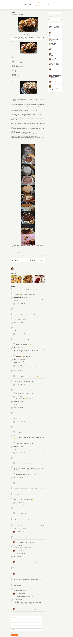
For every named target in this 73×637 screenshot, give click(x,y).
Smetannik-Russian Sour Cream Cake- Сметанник (56, 33)
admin (13, 14)
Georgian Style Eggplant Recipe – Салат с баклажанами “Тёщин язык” (56, 76)
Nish (14, 435)
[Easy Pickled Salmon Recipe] (50, 81)
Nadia (14, 466)
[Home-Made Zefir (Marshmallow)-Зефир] (50, 38)
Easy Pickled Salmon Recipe (55, 81)
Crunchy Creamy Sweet (16, 317)
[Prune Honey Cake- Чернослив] (50, 43)
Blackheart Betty (16, 426)
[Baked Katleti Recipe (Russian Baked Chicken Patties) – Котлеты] (50, 68)
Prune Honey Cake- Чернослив (54, 44)
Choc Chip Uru (15, 412)
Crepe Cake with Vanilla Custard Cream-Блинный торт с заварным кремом (56, 27)
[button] (44, 4)
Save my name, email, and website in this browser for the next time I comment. (23, 632)
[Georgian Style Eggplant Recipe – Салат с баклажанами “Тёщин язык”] (50, 75)
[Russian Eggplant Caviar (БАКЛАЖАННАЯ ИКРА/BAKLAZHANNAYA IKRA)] (50, 86)
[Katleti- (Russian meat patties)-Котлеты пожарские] (50, 53)
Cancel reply (19, 614)
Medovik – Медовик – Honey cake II (55, 59)
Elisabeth (15, 389)
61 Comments (21, 14)
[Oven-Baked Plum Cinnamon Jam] (39, 279)
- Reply (23, 292)
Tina (14, 327)
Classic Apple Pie (16, 278)
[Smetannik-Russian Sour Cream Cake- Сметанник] (50, 32)
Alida (14, 370)
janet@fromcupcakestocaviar (17, 297)
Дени (14, 347)
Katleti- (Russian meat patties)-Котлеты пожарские (55, 53)
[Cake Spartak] (50, 48)
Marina (15, 446)
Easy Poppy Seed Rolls (28, 278)
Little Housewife (16, 497)
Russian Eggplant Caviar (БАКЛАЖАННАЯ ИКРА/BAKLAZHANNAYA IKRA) (55, 87)
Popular (54, 23)
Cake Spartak (53, 48)
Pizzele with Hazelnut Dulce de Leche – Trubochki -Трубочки (55, 64)
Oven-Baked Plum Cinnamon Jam (40, 278)
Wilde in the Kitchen (16, 308)
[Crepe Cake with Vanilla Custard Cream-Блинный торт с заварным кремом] (50, 26)
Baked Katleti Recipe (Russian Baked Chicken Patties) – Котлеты (55, 70)
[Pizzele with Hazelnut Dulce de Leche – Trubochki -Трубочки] (50, 63)
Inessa (15, 292)
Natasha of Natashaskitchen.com (18, 457)
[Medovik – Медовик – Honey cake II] (50, 58)
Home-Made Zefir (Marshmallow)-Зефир (54, 39)
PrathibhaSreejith (16, 379)
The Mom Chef (15, 359)
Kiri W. (15, 401)
